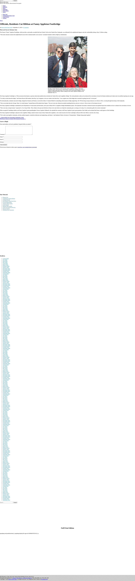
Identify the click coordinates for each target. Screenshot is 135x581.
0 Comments (26, 27)
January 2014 (6, 449)
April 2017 (5, 400)
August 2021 (6, 334)
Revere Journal (6, 208)
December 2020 (6, 344)
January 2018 (6, 388)
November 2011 (6, 482)
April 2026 (5, 263)
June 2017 (5, 397)
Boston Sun (5, 197)
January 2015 (6, 434)
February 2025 (6, 281)
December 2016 (6, 405)
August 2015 (6, 425)
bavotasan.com (44, 579)
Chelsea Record (6, 199)
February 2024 (6, 296)
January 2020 (6, 358)
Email (1, 139)
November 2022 (6, 315)
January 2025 (6, 282)
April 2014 (5, 445)
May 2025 (5, 277)
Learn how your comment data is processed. (27, 147)
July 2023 (5, 305)
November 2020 (6, 345)
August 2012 (6, 471)
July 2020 (5, 350)
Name (2, 136)
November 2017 (6, 391)
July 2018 (5, 381)
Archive (4, 18)
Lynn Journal (6, 205)
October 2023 (6, 301)
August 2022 (6, 319)
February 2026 (6, 266)
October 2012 (6, 468)
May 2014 (5, 444)
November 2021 (6, 330)
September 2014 (6, 439)
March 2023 (5, 310)
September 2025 (6, 272)
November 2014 (6, 436)
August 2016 (6, 410)
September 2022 (6, 318)
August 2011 (6, 486)
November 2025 (6, 270)
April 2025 (5, 278)
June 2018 (5, 382)
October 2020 (6, 347)
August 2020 (6, 349)
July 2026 (5, 259)
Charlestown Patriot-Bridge (9, 198)
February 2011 (6, 493)
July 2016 (5, 411)
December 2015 (6, 420)
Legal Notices (6, 17)
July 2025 (5, 275)
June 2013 (5, 458)
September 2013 (6, 454)
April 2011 (5, 491)
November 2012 (6, 467)
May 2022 (5, 323)
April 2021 (5, 339)
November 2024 (6, 285)
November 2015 (6, 421)
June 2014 (5, 443)
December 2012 (6, 465)
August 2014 (6, 440)
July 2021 (5, 335)
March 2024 (5, 295)
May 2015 (5, 429)
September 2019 (6, 363)
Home (4, 5)
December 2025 (6, 268)
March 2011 (5, 492)
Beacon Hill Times (4, 2)
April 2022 (5, 324)
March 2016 (5, 416)
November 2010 (6, 497)
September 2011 (6, 484)
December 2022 (6, 314)
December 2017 (6, 390)
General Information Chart (9, 15)
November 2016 (6, 406)
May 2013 (5, 459)
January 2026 (6, 267)
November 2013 (6, 452)
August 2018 (6, 380)
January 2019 (6, 373)
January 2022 (6, 328)
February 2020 (6, 357)
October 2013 (6, 453)
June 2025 (5, 276)
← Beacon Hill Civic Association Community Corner (12, 117)
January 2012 (6, 479)
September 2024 (6, 287)
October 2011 (6, 483)
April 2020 (5, 354)
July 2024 (5, 290)
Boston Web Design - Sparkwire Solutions (22, 578)
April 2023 (5, 309)
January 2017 (6, 404)
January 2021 (6, 343)
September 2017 (6, 393)
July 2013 (5, 457)
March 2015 (5, 431)
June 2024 (5, 291)
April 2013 (5, 460)
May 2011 (5, 489)
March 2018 (5, 386)
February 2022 (6, 326)
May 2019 (5, 368)
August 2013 (6, 455)
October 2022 (6, 316)
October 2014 (6, 438)
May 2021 (5, 338)
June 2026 (5, 261)
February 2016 (6, 417)
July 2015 (5, 426)
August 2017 (6, 395)
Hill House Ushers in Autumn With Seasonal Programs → (13, 118)
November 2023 (6, 300)
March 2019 (5, 371)
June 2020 (5, 352)
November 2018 (6, 376)
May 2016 (5, 414)
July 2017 (5, 396)
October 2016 (6, 407)
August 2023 (6, 304)
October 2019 (6, 362)
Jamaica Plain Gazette (8, 203)
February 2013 (6, 463)
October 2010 (6, 498)
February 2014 (6, 448)
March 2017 (5, 401)
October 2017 (6, 392)
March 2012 (5, 477)
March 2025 (5, 280)
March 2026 (5, 265)
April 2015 (5, 430)
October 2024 (6, 286)
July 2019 (5, 366)
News (4, 8)
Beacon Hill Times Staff (6, 27)
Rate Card (5, 14)
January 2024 (6, 297)
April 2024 (5, 294)
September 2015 (6, 424)
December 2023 (6, 299)
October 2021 (6, 332)
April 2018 (5, 385)
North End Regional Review (9, 207)
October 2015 (6, 423)
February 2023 (6, 311)
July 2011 (5, 487)
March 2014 (5, 447)
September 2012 (6, 469)
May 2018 (5, 383)
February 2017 (6, 402)
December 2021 (6, 329)
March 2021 (5, 340)
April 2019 (5, 369)
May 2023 (5, 308)
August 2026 (6, 258)
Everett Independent (7, 202)
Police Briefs (6, 10)
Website (2, 142)
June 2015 (5, 428)
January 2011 (6, 495)
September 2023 (6, 302)
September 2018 (6, 378)
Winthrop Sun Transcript (8, 210)
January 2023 (6, 313)
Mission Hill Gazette (7, 206)
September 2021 (6, 333)
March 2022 (5, 325)
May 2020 (5, 353)
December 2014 (6, 435)
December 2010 (6, 496)
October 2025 (6, 271)
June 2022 (5, 321)
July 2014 (5, 441)
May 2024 (5, 292)
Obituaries (5, 9)
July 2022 (5, 320)
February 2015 (6, 433)
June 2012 (5, 473)
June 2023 (5, 306)
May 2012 (5, 474)
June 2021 (5, 337)
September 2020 (6, 348)
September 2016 (6, 409)
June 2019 (5, 367)
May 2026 (5, 262)
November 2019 (6, 361)
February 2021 (6, 342)
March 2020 (5, 356)
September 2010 (6, 500)
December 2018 (6, 374)
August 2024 (6, 289)
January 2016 (6, 419)
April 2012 (5, 476)
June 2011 (5, 488)
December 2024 (6, 283)
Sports (4, 12)
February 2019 (6, 372)
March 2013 (5, 462)
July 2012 (5, 472)
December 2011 (6, 481)
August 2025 (6, 273)
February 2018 (6, 387)
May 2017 (5, 399)
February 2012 (6, 478)
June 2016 (5, 412)
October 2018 (6, 377)
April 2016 (5, 415)
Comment (2, 134)
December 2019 (6, 359)
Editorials (5, 7)
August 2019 (6, 364)
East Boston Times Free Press (9, 201)
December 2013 (6, 450)
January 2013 (6, 464)
